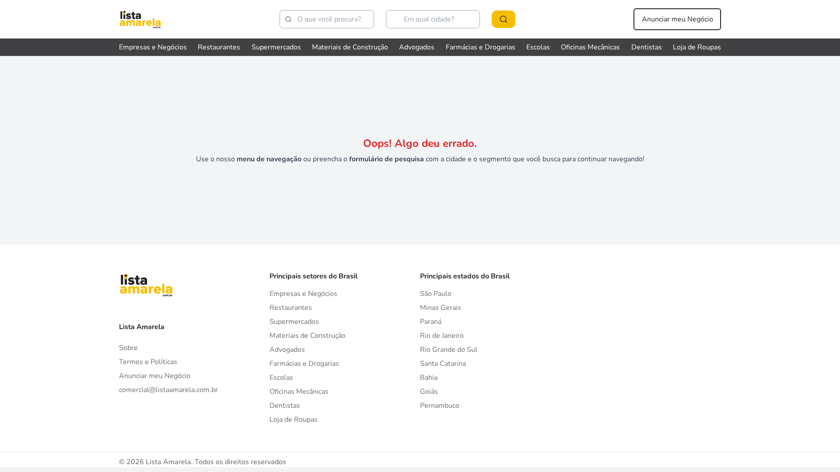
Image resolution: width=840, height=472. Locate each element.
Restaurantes (219, 47)
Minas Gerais (440, 307)
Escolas (538, 47)
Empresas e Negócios (153, 47)
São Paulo (436, 293)
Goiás (429, 391)
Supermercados (276, 47)
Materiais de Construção (350, 47)
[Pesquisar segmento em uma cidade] (503, 19)
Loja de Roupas (697, 47)
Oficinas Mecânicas (590, 47)
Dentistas (646, 47)
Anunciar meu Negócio (677, 19)
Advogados (416, 47)
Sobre (128, 348)
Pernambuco (439, 405)
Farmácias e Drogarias (480, 47)
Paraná (430, 321)
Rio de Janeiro (442, 335)
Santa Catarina (443, 363)
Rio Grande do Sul (448, 349)
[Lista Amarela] (140, 19)
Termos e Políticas (148, 362)
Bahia (429, 377)
